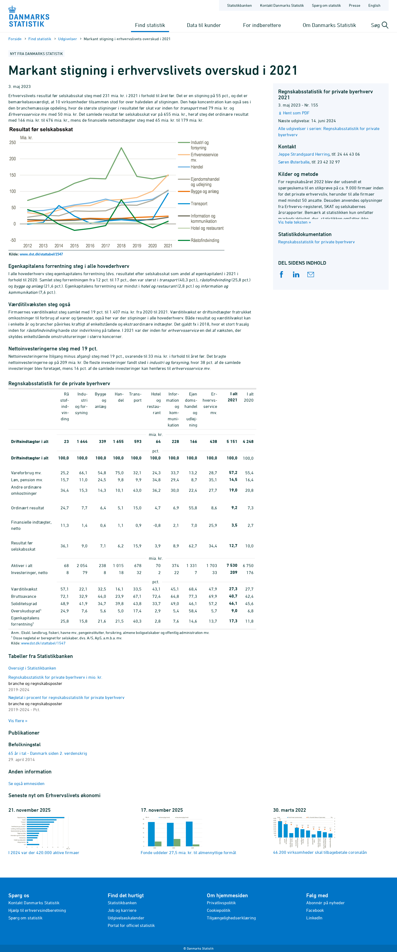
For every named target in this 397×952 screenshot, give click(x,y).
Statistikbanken (239, 5)
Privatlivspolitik (221, 902)
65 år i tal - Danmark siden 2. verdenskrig (47, 753)
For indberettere (262, 25)
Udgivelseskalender (126, 917)
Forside (15, 38)
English (374, 5)
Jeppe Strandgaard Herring (303, 154)
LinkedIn (314, 917)
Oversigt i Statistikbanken (32, 668)
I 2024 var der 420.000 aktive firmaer (43, 852)
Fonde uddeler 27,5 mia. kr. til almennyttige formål (188, 852)
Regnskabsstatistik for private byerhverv (316, 241)
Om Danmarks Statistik (329, 25)
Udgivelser (67, 38)
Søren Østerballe (293, 161)
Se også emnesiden (26, 783)
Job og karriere (122, 910)
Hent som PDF (296, 112)
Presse (354, 5)
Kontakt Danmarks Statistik (282, 5)
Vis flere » (18, 720)
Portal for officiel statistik (131, 925)
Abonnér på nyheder (325, 902)
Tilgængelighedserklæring (231, 917)
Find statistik (150, 25)
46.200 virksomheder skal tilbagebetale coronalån (320, 852)
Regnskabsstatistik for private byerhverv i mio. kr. (55, 683)
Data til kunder (204, 25)
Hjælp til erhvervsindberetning (37, 910)
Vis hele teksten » (294, 222)
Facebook (315, 910)
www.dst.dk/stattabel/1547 (41, 254)
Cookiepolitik (218, 910)
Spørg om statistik (326, 5)
